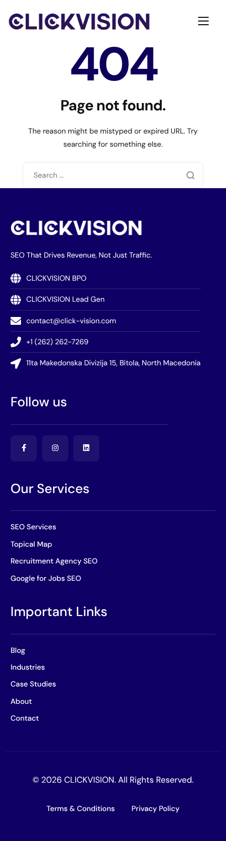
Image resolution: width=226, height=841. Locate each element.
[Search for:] (113, 174)
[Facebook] (24, 448)
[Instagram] (55, 448)
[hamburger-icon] (203, 21)
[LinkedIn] (86, 448)
